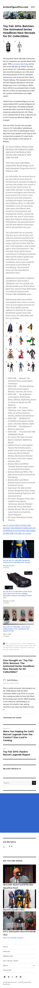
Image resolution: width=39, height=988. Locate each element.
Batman (30, 643)
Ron (7, 643)
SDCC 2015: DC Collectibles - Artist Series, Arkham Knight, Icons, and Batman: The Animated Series (16, 629)
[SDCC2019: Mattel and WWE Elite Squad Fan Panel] (19, 874)
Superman (23, 647)
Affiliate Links (8, 956)
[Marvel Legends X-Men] (19, 898)
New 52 (10, 647)
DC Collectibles (8, 645)
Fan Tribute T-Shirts (10, 961)
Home (5, 947)
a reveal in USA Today (20, 64)
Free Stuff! (7, 970)
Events (24, 643)
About (5, 965)
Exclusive (16, 645)
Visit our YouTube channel (13, 938)
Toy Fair (29, 647)
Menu (33, 7)
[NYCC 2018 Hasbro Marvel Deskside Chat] (19, 920)
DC (34, 643)
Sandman (16, 647)
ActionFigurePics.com (15, 7)
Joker (30, 645)
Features (6, 951)
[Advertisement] (19, 813)
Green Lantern (23, 645)
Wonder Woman (14, 649)
